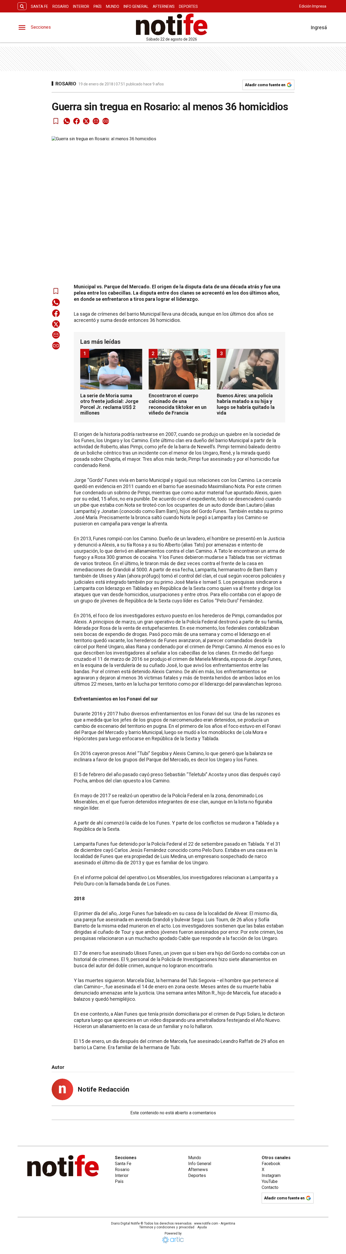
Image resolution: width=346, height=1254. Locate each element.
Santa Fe (39, 6)
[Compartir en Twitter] (86, 121)
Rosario (60, 6)
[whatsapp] (67, 121)
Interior (81, 6)
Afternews (164, 6)
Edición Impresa (312, 6)
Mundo (112, 6)
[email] (96, 121)
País (98, 6)
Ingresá (319, 27)
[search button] (22, 6)
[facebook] (76, 121)
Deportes (188, 6)
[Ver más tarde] (56, 121)
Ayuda (202, 1227)
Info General (136, 6)
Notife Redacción (103, 1089)
